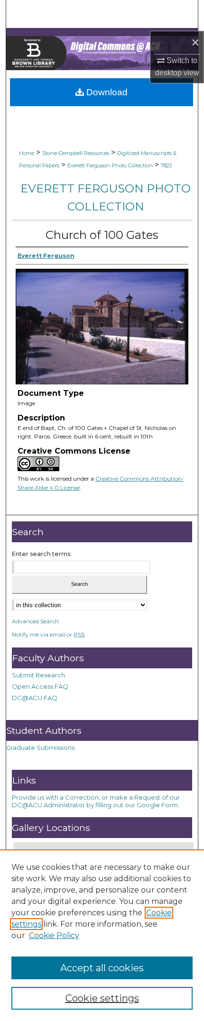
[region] (102, 935)
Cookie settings (102, 998)
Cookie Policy (54, 935)
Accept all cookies (102, 968)
